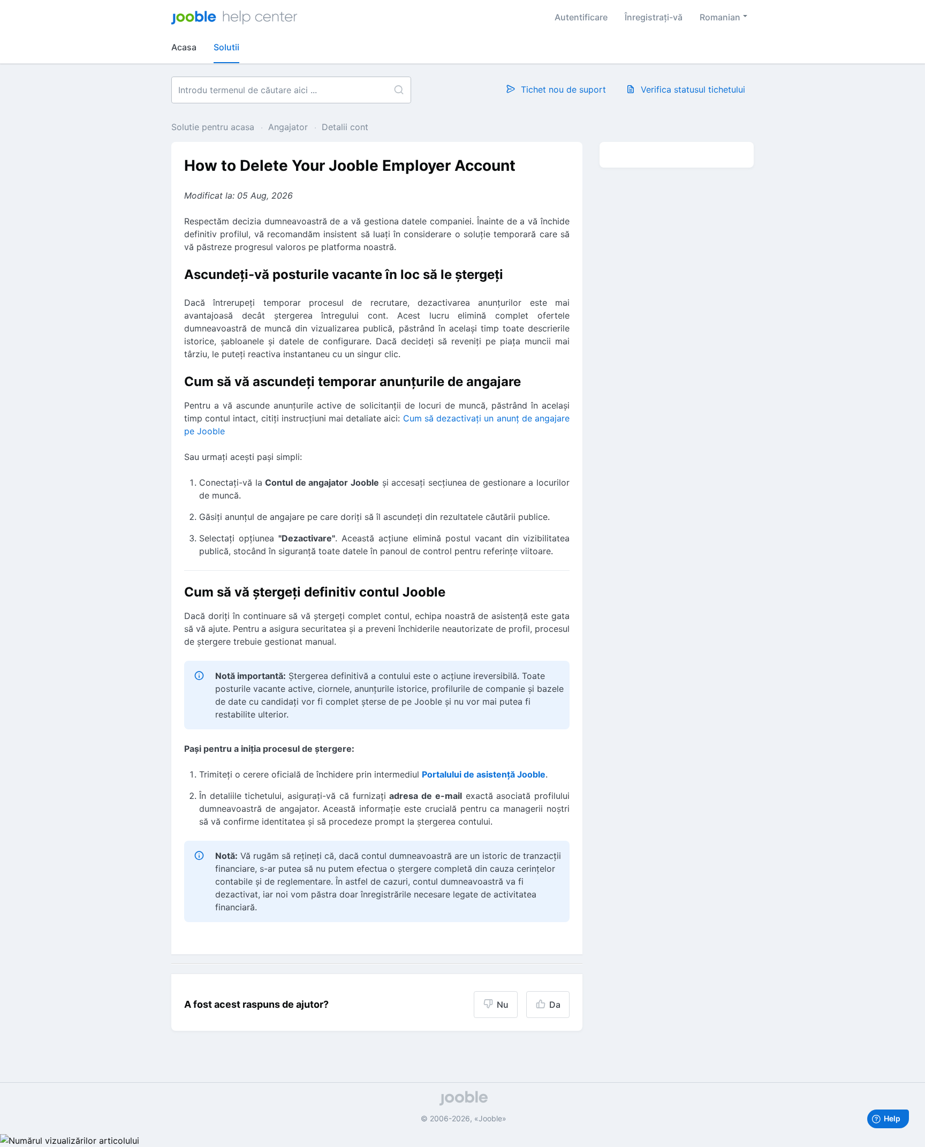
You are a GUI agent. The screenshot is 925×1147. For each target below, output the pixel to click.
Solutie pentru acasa (214, 127)
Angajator (288, 127)
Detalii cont (345, 127)
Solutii (226, 47)
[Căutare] (398, 90)
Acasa (183, 47)
